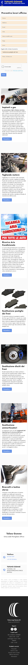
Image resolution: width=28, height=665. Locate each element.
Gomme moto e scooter (14, 652)
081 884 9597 (10, 556)
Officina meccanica (14, 654)
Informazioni (14, 656)
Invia (3, 74)
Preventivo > (6, 139)
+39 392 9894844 (12, 559)
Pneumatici (14, 649)
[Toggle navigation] (2, 5)
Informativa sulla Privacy (18, 70)
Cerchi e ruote (14, 650)
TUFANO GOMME (13, 1)
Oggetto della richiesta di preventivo (9, 49)
